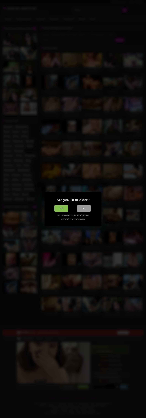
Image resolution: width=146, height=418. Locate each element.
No (83, 208)
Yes (61, 208)
